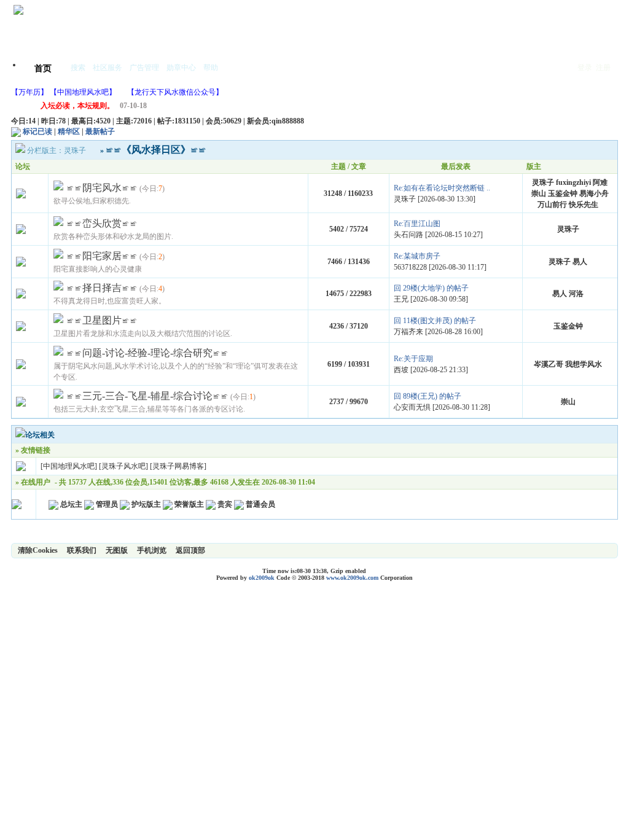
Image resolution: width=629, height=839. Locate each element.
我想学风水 (583, 364)
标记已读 (37, 131)
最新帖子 (100, 131)
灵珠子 (75, 150)
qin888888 (288, 121)
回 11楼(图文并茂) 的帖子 (435, 320)
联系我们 (81, 550)
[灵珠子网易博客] (178, 466)
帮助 (210, 67)
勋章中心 (181, 67)
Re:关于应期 (413, 358)
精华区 (69, 131)
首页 (43, 68)
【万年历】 (29, 92)
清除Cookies (38, 550)
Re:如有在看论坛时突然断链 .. (442, 188)
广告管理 (144, 67)
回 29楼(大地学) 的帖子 (431, 288)
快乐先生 (583, 204)
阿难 (600, 182)
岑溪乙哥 (548, 364)
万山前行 (552, 204)
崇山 (538, 193)
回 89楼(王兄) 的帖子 (427, 396)
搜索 (78, 67)
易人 (579, 261)
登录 (584, 67)
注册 (603, 67)
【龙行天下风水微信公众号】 (175, 92)
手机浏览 (151, 550)
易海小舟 (594, 193)
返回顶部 (190, 550)
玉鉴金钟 (562, 193)
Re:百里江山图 (417, 223)
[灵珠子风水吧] (123, 466)
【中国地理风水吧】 (83, 92)
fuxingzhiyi (573, 182)
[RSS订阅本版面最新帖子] (16, 131)
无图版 (117, 550)
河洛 (576, 293)
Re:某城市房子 (417, 256)
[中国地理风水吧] (69, 466)
